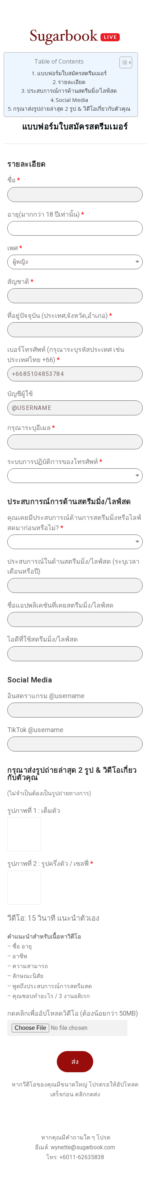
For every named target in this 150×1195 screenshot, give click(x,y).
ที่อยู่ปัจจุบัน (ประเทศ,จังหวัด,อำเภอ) (57, 315)
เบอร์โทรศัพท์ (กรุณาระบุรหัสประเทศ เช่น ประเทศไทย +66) (65, 354)
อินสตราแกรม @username (45, 696)
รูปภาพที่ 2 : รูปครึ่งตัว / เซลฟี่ (48, 863)
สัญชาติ (18, 281)
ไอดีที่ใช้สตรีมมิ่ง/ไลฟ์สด (42, 639)
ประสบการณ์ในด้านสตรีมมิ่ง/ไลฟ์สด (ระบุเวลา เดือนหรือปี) (73, 566)
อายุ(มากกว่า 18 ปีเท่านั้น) (43, 214)
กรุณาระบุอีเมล (29, 427)
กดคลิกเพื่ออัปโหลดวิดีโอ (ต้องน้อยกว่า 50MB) (72, 1013)
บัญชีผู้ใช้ (20, 393)
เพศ (12, 248)
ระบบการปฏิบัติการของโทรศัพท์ (52, 461)
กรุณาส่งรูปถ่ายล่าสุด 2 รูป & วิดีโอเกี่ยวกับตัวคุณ (71, 108)
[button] (75, 1061)
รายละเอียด (72, 81)
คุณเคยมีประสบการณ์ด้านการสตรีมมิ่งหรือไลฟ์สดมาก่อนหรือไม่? (74, 522)
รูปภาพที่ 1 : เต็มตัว (33, 810)
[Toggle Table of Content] (122, 62)
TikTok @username (35, 730)
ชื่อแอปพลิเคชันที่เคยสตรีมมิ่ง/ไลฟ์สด (60, 605)
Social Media (72, 99)
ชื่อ (11, 180)
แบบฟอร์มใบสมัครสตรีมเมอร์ (72, 73)
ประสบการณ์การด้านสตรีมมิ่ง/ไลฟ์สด (72, 90)
